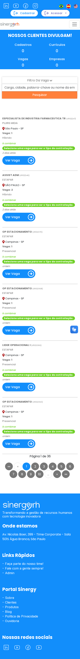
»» (65, 474)
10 (39, 474)
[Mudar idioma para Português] (61, 6)
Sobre (9, 598)
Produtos (11, 607)
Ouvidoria (11, 621)
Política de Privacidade (21, 616)
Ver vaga (12, 160)
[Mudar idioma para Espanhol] (68, 6)
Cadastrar (27, 13)
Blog (8, 612)
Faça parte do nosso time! (23, 564)
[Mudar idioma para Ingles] (76, 6)
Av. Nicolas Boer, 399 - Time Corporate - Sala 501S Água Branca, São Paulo (36, 536)
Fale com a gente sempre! (23, 568)
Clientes (10, 602)
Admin (9, 573)
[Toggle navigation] (74, 24)
